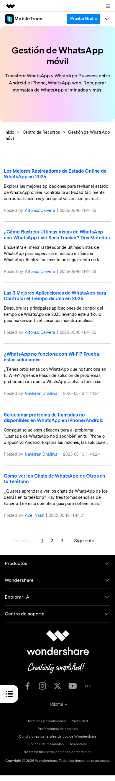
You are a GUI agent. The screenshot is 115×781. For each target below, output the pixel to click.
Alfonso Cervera (40, 210)
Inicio (9, 132)
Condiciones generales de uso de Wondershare (57, 736)
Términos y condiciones (46, 721)
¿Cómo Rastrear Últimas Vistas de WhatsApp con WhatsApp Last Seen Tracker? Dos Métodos (57, 234)
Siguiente (84, 540)
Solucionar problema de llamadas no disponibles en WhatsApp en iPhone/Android (54, 417)
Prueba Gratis (83, 18)
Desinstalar (77, 744)
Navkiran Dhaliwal (42, 393)
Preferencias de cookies (58, 729)
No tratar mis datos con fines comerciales (57, 752)
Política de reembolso (46, 744)
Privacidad (79, 721)
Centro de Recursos (41, 132)
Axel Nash (34, 515)
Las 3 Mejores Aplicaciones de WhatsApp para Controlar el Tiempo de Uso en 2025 (55, 295)
